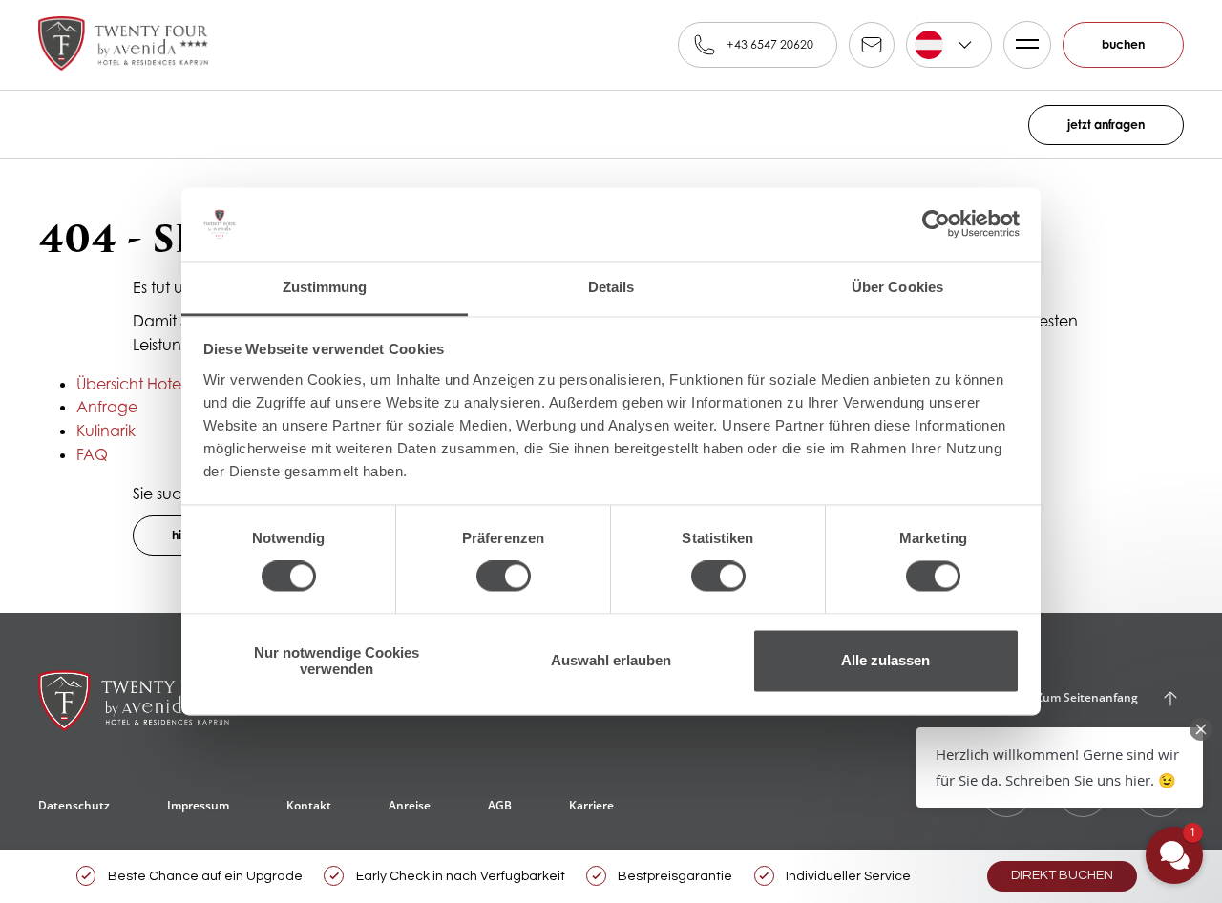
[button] (1059, 767)
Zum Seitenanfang (1087, 697)
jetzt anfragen (1106, 124)
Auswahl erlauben (611, 661)
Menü (1027, 45)
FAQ (92, 454)
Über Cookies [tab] (897, 287)
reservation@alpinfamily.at (872, 45)
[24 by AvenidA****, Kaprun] (123, 45)
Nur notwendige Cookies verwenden (336, 660)
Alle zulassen (885, 661)
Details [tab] (611, 287)
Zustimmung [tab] (325, 287)
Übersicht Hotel (130, 383)
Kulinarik (106, 430)
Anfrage (106, 406)
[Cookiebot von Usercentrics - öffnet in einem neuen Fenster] (936, 224)
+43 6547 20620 (770, 44)
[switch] (503, 576)
